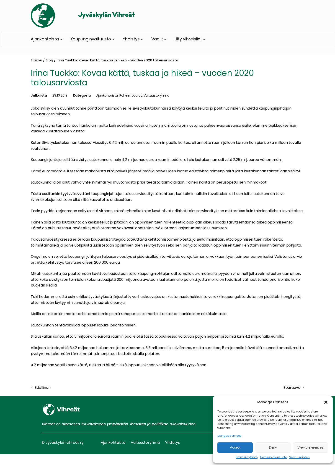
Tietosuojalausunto (273, 457)
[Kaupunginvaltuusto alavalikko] (113, 39)
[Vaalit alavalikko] (165, 39)
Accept (235, 447)
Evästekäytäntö (247, 457)
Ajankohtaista (107, 95)
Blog (49, 60)
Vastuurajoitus (299, 457)
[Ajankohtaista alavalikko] (61, 39)
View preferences (310, 447)
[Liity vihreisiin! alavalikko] (204, 39)
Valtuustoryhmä (156, 95)
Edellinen (43, 387)
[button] (326, 402)
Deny (273, 447)
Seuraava (291, 387)
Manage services (229, 436)
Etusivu (36, 60)
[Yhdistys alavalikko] (142, 39)
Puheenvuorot (130, 95)
